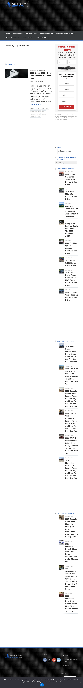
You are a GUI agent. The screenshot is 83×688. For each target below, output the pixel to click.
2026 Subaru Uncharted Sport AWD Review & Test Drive (71, 179)
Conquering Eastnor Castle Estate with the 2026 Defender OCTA (71, 229)
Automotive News (18, 33)
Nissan (44, 111)
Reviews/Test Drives (28, 38)
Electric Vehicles (42, 38)
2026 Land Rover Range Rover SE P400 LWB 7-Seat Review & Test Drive (71, 279)
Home (8, 33)
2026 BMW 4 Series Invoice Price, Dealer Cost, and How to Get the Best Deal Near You (71, 446)
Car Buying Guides (31, 33)
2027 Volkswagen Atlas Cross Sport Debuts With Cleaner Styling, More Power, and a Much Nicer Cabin (71, 578)
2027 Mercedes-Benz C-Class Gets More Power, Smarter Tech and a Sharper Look (71, 553)
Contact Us (67, 665)
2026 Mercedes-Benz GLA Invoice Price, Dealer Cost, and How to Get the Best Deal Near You (71, 469)
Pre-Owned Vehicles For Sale (64, 33)
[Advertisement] (54, 17)
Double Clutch (38, 109)
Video (39, 116)
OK (42, 685)
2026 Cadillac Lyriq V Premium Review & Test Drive (71, 248)
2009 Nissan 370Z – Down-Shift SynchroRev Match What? (41, 76)
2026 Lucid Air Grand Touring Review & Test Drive (71, 296)
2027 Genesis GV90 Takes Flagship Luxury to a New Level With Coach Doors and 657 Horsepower (71, 528)
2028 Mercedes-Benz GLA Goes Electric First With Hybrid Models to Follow (71, 604)
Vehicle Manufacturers (12, 38)
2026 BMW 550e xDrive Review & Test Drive (71, 195)
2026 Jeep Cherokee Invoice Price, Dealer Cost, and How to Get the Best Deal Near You (71, 354)
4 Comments (41, 70)
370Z (31, 109)
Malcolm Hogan (39, 81)
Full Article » (35, 104)
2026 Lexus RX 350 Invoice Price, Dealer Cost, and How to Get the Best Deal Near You (71, 376)
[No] (80, 683)
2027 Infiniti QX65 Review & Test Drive (71, 263)
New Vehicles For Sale (46, 33)
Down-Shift (45, 109)
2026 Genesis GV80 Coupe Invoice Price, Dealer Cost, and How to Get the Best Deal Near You (71, 398)
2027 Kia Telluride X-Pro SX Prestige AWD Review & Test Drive (71, 211)
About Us (67, 655)
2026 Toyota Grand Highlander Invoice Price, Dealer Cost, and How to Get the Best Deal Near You (71, 422)
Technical (44, 114)
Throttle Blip (33, 116)
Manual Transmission (35, 111)
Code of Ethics (68, 669)
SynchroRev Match (35, 114)
